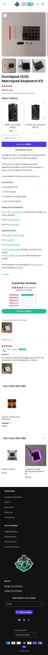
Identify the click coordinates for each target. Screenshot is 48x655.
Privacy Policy (10, 542)
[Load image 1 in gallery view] (9, 66)
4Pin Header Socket (13, 255)
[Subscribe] (41, 604)
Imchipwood (37, 264)
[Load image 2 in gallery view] (24, 66)
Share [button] (6, 274)
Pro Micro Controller (13, 212)
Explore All (9, 507)
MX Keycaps (13, 224)
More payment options (24, 150)
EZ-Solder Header (12, 249)
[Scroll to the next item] (44, 117)
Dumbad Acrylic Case (14, 235)
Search (7, 502)
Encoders (10, 240)
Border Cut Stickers (13, 586)
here (37, 176)
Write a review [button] (24, 311)
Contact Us (9, 517)
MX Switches (14, 220)
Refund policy (10, 537)
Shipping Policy (11, 531)
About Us (8, 512)
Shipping (16, 93)
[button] (4, 4)
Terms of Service (11, 547)
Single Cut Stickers (13, 591)
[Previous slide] (40, 438)
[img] (7, 346)
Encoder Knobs (13, 245)
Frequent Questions (13, 497)
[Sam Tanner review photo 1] (7, 368)
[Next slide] (44, 438)
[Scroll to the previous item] (3, 117)
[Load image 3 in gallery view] (39, 66)
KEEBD (20, 268)
